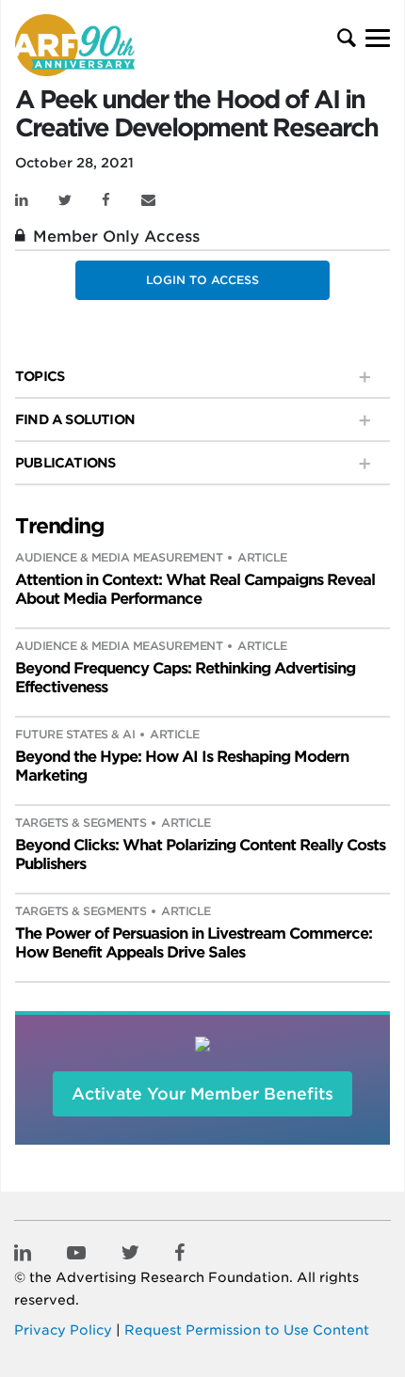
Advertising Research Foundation (172, 1277)
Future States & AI (75, 734)
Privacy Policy (63, 1329)
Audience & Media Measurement (118, 557)
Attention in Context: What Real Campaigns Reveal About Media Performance (195, 589)
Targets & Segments (80, 822)
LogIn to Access (202, 280)
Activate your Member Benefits (202, 1093)
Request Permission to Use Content (246, 1329)
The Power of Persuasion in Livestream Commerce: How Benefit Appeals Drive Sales (193, 943)
